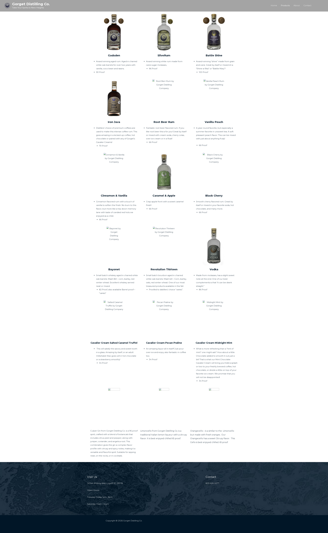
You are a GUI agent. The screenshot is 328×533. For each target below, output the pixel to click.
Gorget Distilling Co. (31, 4)
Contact (307, 5)
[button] (320, 5)
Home (274, 5)
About (297, 5)
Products (285, 5)
